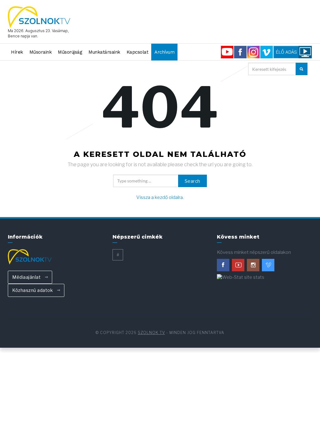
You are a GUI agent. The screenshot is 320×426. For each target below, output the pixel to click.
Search (192, 181)
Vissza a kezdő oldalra (159, 197)
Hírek (17, 52)
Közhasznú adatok (33, 290)
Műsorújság (70, 52)
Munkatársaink (104, 52)
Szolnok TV (151, 332)
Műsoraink (40, 52)
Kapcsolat (137, 52)
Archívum (164, 52)
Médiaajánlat (27, 277)
